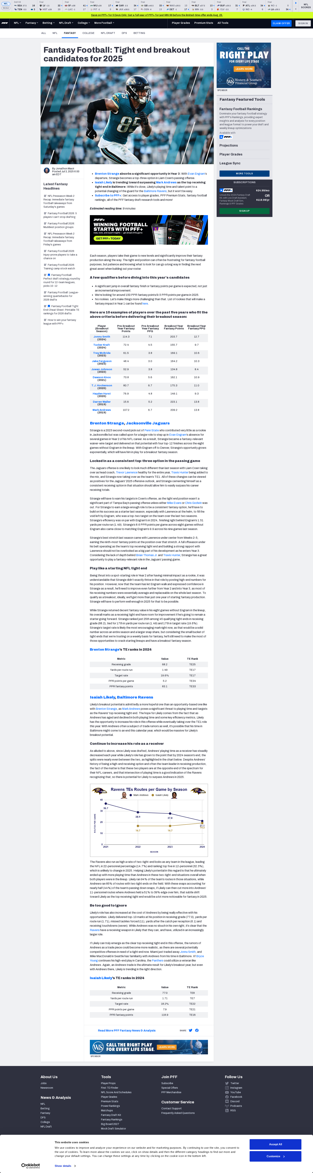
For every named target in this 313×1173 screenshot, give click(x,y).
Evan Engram (196, 173)
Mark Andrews (131, 708)
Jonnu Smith (188, 951)
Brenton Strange (106, 708)
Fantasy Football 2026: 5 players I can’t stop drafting (60, 215)
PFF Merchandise (171, 1092)
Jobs (44, 1083)
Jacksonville (138, 423)
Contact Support (171, 1108)
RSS (233, 1110)
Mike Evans (174, 502)
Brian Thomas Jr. (146, 555)
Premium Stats (109, 1101)
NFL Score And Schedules (116, 1092)
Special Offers (169, 1087)
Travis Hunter (179, 472)
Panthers (157, 960)
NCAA (6, 8)
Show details (63, 1165)
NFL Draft (108, 33)
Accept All (275, 1144)
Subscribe (167, 1083)
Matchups (107, 1110)
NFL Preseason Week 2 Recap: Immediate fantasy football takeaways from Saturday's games (58, 201)
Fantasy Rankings (111, 1119)
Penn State (151, 430)
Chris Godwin (193, 502)
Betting (139, 33)
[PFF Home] (4, 23)
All (43, 33)
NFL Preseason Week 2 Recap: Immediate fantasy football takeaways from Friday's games (58, 239)
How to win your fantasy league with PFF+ (59, 322)
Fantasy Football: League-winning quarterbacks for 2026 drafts (61, 296)
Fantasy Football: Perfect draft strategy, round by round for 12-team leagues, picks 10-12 (61, 280)
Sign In (303, 23)
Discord (234, 1101)
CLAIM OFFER (281, 23)
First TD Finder (109, 1087)
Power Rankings (110, 1106)
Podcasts (236, 1106)
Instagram (236, 1087)
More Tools (244, 173)
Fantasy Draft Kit (111, 1115)
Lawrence (131, 472)
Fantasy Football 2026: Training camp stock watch (59, 267)
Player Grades (109, 1097)
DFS (124, 33)
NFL (6, 4)
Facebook (236, 1097)
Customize (273, 1156)
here (145, 303)
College (88, 33)
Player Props (108, 1083)
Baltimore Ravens (155, 191)
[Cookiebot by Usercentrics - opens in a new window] (31, 1166)
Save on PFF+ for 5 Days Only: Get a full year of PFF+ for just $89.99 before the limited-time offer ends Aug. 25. (157, 15)
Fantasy (71, 33)
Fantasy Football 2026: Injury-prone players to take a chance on (60, 255)
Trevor (120, 472)
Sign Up (244, 211)
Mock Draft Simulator (113, 1128)
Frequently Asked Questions (178, 1113)
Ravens (95, 930)
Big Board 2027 (110, 1124)
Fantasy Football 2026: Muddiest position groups (59, 225)
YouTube (235, 1092)
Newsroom (47, 1087)
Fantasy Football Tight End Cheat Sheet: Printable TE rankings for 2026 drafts (61, 310)
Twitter (234, 1083)
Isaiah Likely (101, 978)
